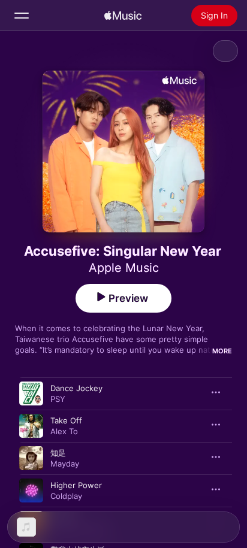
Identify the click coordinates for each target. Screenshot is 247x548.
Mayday (64, 463)
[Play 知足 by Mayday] (31, 458)
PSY (57, 399)
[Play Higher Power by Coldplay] (31, 490)
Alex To (64, 431)
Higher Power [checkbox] (76, 485)
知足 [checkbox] (58, 453)
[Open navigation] (21, 15)
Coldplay (66, 496)
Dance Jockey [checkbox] (76, 388)
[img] (122, 15)
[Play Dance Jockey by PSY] (31, 393)
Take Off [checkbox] (66, 420)
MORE (222, 351)
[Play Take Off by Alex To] (31, 426)
